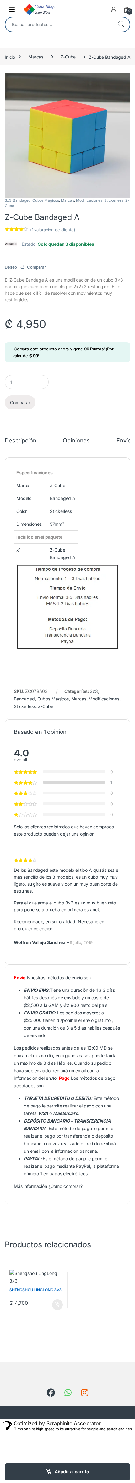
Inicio (10, 56)
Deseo (11, 267)
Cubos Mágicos (45, 200)
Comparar (36, 267)
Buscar (121, 24)
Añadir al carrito (72, 1471)
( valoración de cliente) (52, 229)
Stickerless (113, 200)
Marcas (35, 56)
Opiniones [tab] (76, 441)
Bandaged (21, 200)
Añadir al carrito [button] (56, 1304)
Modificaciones (89, 200)
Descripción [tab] (20, 441)
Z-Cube (68, 56)
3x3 (8, 200)
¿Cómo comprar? (65, 1186)
